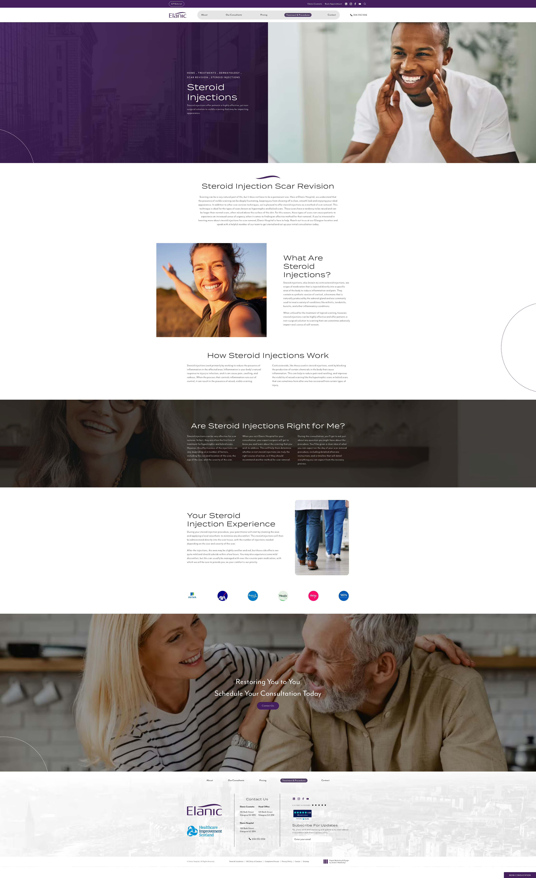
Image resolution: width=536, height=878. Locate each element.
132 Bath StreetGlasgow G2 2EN (248, 813)
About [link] (204, 14)
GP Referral (176, 4)
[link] (358, 15)
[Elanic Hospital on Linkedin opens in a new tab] (346, 4)
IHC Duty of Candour (254, 861)
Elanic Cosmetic (315, 4)
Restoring (268, 687)
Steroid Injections (225, 77)
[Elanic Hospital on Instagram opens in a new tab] (350, 4)
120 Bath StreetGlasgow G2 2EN (266, 813)
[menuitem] (346, 4)
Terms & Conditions (236, 861)
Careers (297, 861)
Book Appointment (333, 4)
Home (191, 73)
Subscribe (341, 839)
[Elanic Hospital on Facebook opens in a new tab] (355, 4)
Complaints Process (272, 861)
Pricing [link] (263, 14)
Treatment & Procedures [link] (298, 15)
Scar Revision (197, 77)
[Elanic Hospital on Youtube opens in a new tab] (359, 4)
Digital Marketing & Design (339, 862)
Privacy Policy (287, 861)
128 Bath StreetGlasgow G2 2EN (248, 830)
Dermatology (229, 73)
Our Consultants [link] (234, 14)
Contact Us (268, 705)
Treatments (207, 73)
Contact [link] (332, 14)
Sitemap (306, 861)
